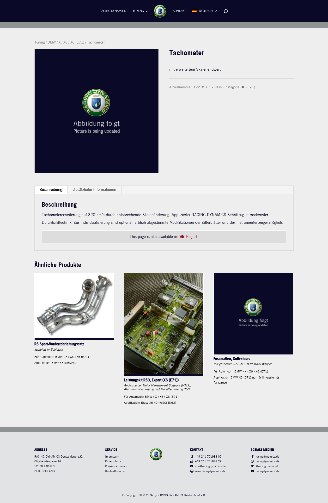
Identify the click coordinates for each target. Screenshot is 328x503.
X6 (65, 42)
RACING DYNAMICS (112, 11)
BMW (52, 42)
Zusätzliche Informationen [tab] (94, 190)
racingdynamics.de (267, 456)
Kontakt (179, 11)
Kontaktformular (115, 471)
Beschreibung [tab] (50, 190)
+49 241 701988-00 (208, 456)
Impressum (112, 456)
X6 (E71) (77, 42)
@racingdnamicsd (267, 466)
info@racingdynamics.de (210, 466)
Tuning (138, 11)
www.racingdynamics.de (210, 471)
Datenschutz (113, 461)
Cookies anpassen (116, 466)
